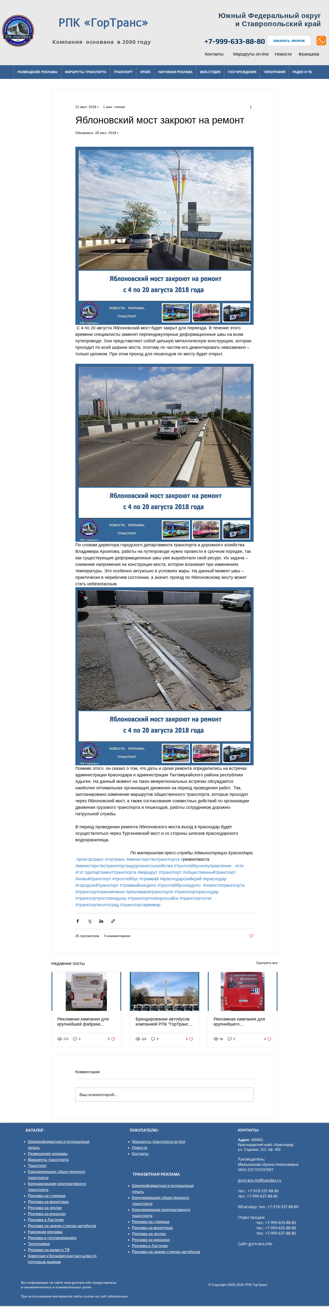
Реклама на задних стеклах (52, 1226)
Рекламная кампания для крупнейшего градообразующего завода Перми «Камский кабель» (241, 1022)
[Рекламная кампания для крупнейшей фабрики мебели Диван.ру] (86, 991)
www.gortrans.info (77, 1282)
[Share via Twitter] (89, 921)
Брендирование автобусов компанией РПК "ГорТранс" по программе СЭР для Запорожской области (163, 1022)
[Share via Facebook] (77, 921)
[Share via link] (113, 921)
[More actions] (251, 107)
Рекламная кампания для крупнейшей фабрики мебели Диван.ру (83, 1022)
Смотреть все (267, 963)
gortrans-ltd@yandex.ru (259, 1180)
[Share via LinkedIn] (101, 921)
